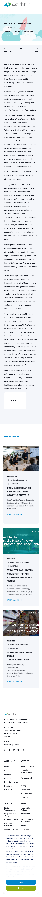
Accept (21, 882)
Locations (7, 745)
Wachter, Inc (25, 64)
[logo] (10, 714)
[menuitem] (6, 766)
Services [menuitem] (24, 804)
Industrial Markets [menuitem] (25, 761)
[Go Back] (21, 49)
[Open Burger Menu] (36, 4)
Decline (21, 888)
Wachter (8, 24)
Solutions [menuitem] (8, 804)
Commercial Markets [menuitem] (9, 761)
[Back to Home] (17, 4)
